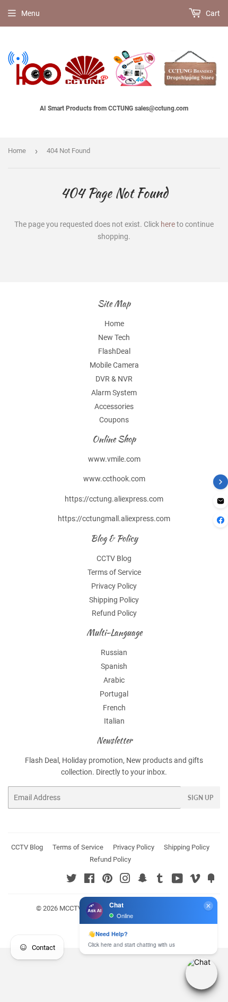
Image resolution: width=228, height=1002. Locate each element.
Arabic (114, 680)
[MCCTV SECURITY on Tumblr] (160, 880)
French (114, 707)
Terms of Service (114, 572)
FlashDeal (114, 351)
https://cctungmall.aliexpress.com (114, 518)
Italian (114, 721)
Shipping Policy (114, 600)
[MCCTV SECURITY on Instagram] (125, 880)
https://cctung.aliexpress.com (114, 499)
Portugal (114, 694)
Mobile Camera (114, 365)
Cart (212, 13)
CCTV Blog (114, 558)
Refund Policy (114, 613)
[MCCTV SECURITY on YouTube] (177, 880)
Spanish (114, 666)
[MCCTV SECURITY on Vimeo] (195, 880)
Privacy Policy (114, 586)
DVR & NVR (114, 379)
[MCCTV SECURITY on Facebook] (89, 880)
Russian (114, 652)
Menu (30, 13)
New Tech (114, 337)
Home (17, 151)
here (168, 224)
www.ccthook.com (114, 478)
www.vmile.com (114, 459)
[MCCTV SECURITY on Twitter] (71, 880)
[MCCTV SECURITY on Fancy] (211, 880)
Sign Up (200, 798)
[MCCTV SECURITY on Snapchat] (142, 880)
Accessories (114, 406)
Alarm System (114, 392)
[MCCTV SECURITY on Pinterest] (107, 880)
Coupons (114, 419)
